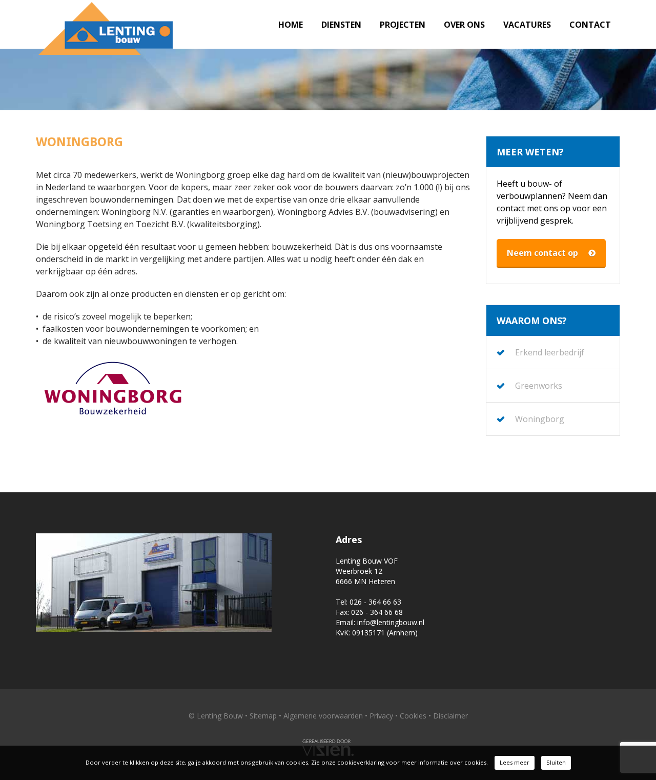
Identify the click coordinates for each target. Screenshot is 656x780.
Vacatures (527, 24)
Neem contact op (542, 252)
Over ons (464, 24)
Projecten (402, 24)
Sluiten (556, 762)
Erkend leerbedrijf (549, 352)
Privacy (381, 716)
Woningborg (539, 419)
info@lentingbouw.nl (390, 622)
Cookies (413, 716)
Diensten (341, 24)
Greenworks (538, 385)
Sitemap (263, 716)
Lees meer (514, 762)
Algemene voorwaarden (323, 716)
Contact (590, 24)
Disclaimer (450, 716)
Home (290, 24)
